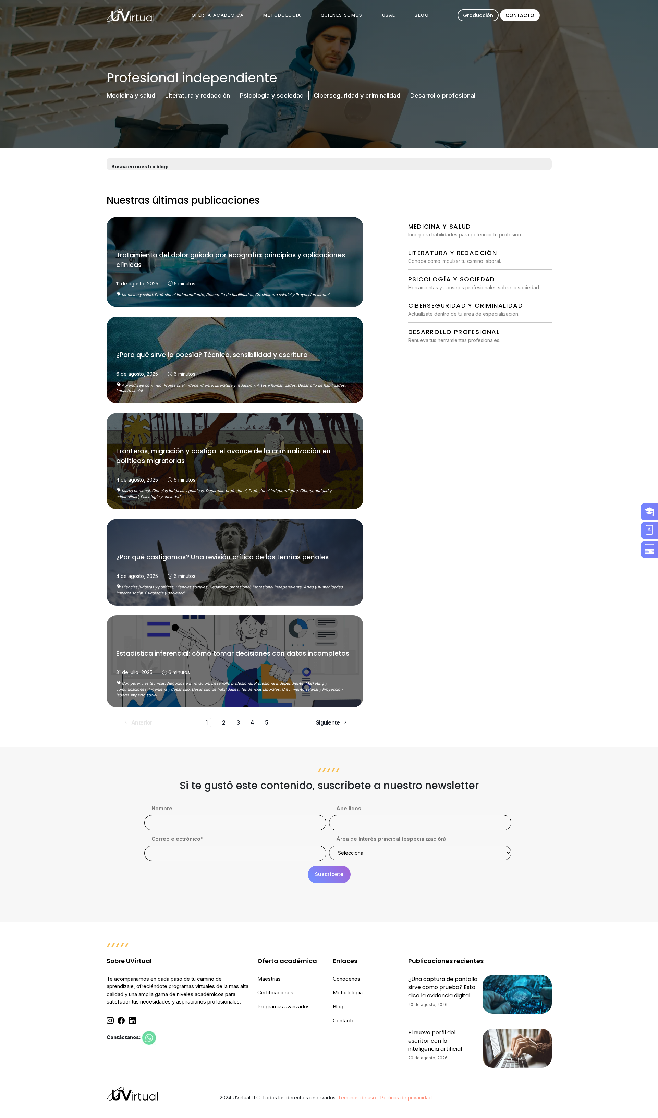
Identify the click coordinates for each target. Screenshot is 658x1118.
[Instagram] (110, 1021)
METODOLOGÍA (282, 15)
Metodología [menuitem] (348, 992)
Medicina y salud (131, 95)
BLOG (422, 15)
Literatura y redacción (197, 95)
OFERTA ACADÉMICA (218, 15)
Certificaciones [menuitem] (275, 992)
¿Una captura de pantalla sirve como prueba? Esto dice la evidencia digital (442, 987)
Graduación (478, 15)
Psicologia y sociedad (272, 95)
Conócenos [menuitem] (346, 978)
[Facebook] (121, 1021)
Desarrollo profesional (442, 95)
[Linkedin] (132, 1021)
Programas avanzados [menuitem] (283, 1006)
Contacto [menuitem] (344, 1020)
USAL (388, 15)
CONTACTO (519, 15)
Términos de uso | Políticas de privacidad (385, 1098)
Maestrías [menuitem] (269, 978)
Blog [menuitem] (338, 1006)
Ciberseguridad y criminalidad (357, 95)
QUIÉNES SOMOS (342, 15)
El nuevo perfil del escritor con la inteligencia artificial (435, 1041)
